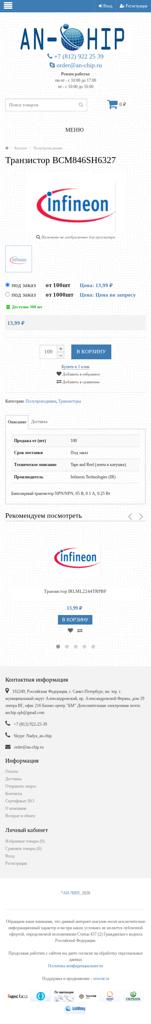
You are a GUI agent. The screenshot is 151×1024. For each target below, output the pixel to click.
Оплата (11, 771)
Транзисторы (69, 401)
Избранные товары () (25, 841)
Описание (17, 422)
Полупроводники (48, 148)
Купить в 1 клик (75, 366)
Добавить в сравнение (80, 382)
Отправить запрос (21, 786)
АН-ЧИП (70, 892)
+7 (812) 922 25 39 (78, 56)
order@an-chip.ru (78, 65)
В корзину (91, 351)
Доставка (39, 421)
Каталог (21, 148)
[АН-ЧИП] (7, 148)
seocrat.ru (101, 978)
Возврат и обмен (20, 815)
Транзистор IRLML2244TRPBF (75, 591)
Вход (107, 6)
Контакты (13, 793)
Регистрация (136, 6)
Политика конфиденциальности (75, 965)
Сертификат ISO (19, 801)
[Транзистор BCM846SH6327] (18, 259)
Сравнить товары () (23, 848)
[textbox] (46, 105)
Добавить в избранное (80, 374)
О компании (15, 808)
